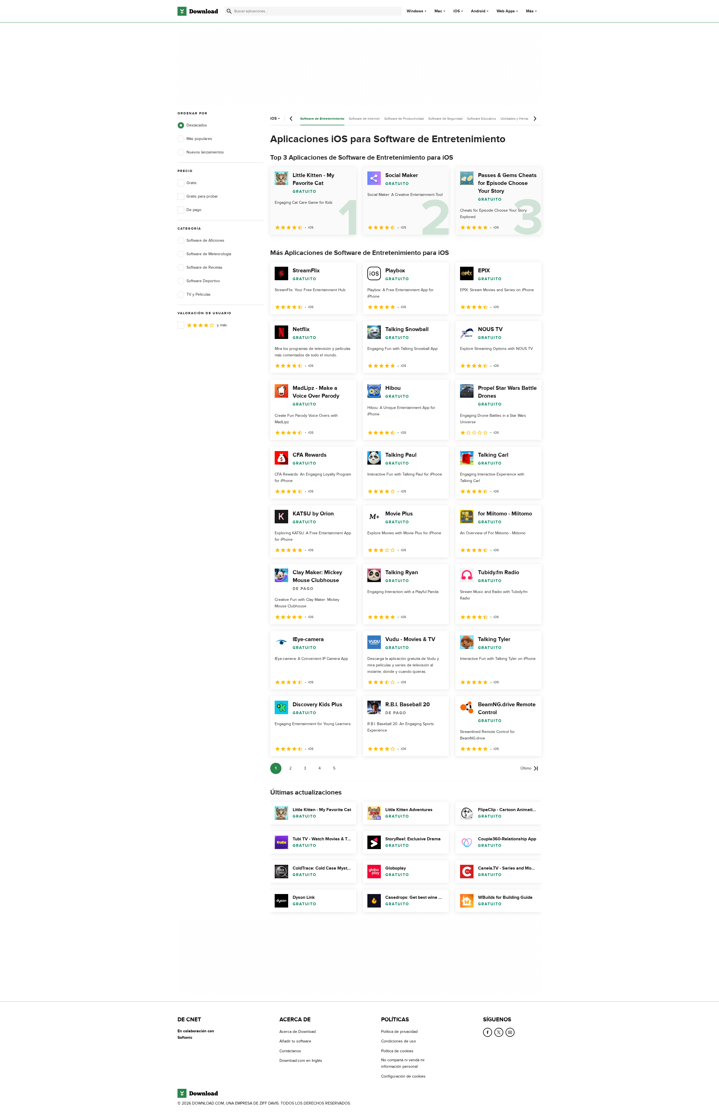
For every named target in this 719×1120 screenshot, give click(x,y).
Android (478, 11)
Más (530, 11)
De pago (193, 209)
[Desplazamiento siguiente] (534, 118)
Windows (415, 11)
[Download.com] (198, 11)
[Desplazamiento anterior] (291, 118)
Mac (438, 11)
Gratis (191, 182)
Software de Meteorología (208, 254)
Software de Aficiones (205, 240)
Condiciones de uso (398, 1041)
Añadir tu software (295, 1041)
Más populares (199, 138)
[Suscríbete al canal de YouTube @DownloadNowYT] (510, 1032)
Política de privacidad (399, 1031)
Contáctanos (290, 1051)
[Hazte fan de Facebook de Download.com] (487, 1032)
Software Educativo (481, 119)
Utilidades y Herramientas (520, 119)
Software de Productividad (404, 119)
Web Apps (506, 11)
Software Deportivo (203, 281)
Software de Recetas (204, 267)
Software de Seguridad (445, 119)
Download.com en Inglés (300, 1060)
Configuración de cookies (403, 1076)
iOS (456, 11)
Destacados (196, 125)
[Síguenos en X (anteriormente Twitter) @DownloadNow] (498, 1032)
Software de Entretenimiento (322, 119)
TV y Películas (198, 294)
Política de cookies (397, 1051)
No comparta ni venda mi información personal (402, 1063)
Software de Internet (364, 119)
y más (222, 325)
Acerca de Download (297, 1031)
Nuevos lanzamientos (205, 152)
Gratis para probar (202, 196)
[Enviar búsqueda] (229, 11)
